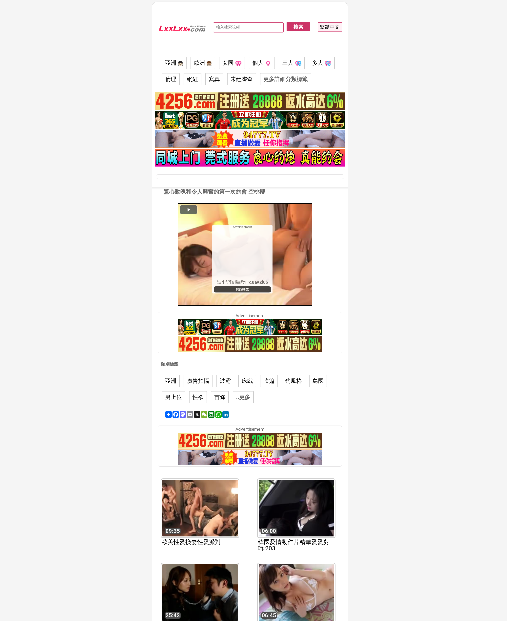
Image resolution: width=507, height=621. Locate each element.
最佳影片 (274, 46)
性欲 (198, 397)
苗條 (219, 397)
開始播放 (242, 289)
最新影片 (250, 46)
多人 (318, 63)
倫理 (170, 79)
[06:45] (296, 592)
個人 (258, 63)
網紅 (192, 79)
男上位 (173, 397)
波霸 (225, 381)
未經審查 (242, 79)
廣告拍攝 (198, 381)
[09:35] (200, 507)
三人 (288, 63)
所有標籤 (227, 46)
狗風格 (293, 381)
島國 (318, 381)
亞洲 (171, 63)
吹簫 (268, 381)
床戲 (247, 381)
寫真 (214, 79)
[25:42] (200, 592)
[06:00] (296, 507)
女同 (228, 63)
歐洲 (200, 63)
